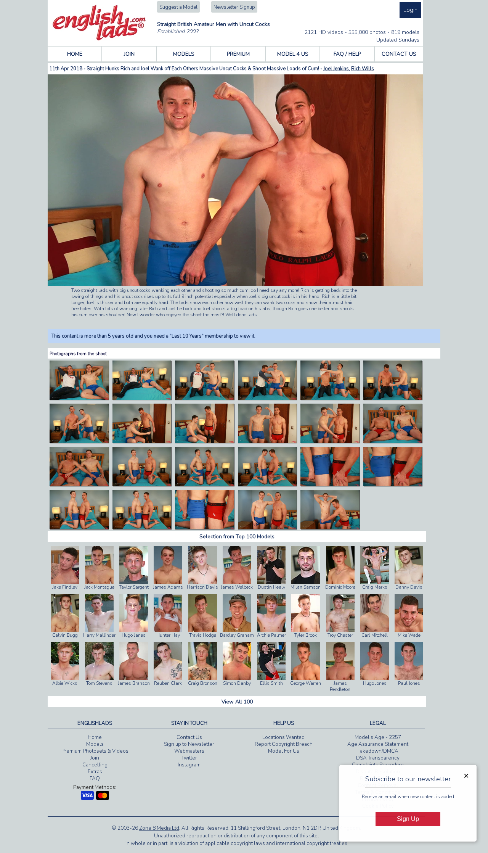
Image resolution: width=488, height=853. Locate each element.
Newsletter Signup (234, 7)
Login (410, 10)
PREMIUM (238, 54)
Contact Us (189, 737)
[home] (99, 39)
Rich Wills (362, 68)
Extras (95, 771)
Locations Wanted (283, 737)
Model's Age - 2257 (378, 737)
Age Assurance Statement (377, 744)
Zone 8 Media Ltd (159, 828)
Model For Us (283, 751)
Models (95, 744)
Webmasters (189, 751)
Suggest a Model (178, 7)
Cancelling (95, 764)
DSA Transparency (378, 758)
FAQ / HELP (347, 54)
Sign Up (408, 819)
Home (95, 737)
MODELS (183, 54)
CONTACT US (399, 54)
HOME (74, 54)
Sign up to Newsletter (189, 744)
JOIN (129, 54)
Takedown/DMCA (378, 751)
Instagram (189, 764)
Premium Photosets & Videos (94, 751)
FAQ (95, 778)
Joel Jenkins (336, 68)
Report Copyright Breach (284, 744)
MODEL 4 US (292, 54)
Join (94, 758)
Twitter (189, 758)
